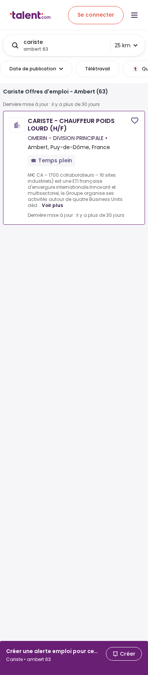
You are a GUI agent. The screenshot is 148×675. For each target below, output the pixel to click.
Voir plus (52, 205)
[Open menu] (134, 15)
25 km (123, 45)
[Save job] (135, 120)
